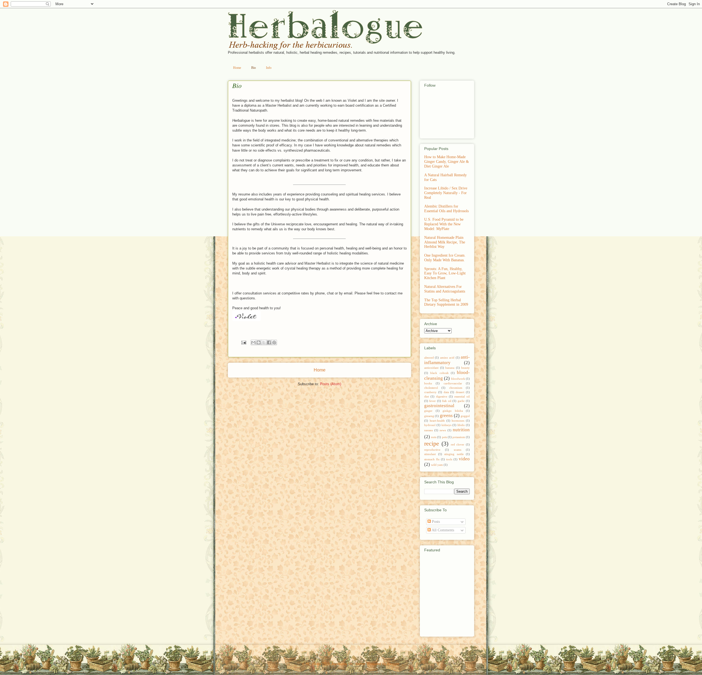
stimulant (430, 454)
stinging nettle (454, 454)
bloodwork (458, 378)
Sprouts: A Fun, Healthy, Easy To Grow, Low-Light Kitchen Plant (445, 273)
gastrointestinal (439, 405)
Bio (253, 68)
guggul (465, 416)
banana (449, 367)
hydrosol (429, 425)
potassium (458, 437)
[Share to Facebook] (269, 342)
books (428, 383)
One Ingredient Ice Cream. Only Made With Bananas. (445, 257)
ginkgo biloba (453, 410)
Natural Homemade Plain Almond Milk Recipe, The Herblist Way (444, 242)
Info (268, 68)
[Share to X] (264, 342)
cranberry (430, 392)
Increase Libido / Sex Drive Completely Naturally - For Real (445, 193)
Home (237, 68)
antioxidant (431, 367)
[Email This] (253, 342)
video (464, 458)
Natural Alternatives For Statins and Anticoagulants (444, 289)
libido (461, 425)
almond (429, 357)
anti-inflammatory (447, 359)
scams (457, 449)
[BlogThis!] (258, 342)
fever (432, 400)
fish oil (446, 400)
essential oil (462, 396)
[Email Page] (243, 342)
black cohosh (439, 373)
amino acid (447, 357)
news (443, 430)
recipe (431, 443)
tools (449, 459)
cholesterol (431, 387)
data (446, 392)
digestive (441, 396)
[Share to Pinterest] (274, 342)
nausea (428, 430)
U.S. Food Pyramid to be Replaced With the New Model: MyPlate (443, 224)
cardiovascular (453, 383)
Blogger (393, 664)
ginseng (429, 416)
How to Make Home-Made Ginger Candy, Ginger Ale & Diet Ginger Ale (446, 161)
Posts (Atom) (330, 384)
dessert (460, 392)
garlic (461, 400)
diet (426, 396)
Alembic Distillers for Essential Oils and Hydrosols (446, 208)
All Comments (442, 530)
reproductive (432, 449)
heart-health (437, 420)
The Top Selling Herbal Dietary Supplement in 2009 (446, 302)
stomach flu (432, 459)
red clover (458, 444)
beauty (465, 367)
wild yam (437, 464)
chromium (455, 387)
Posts (435, 522)
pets (444, 437)
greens (446, 415)
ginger (428, 410)
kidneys (446, 425)
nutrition (461, 429)
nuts (433, 437)
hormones (458, 420)
